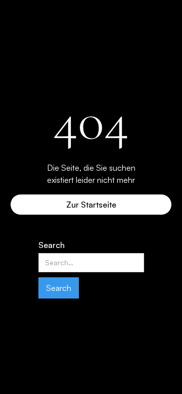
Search (51, 245)
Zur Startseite (91, 205)
